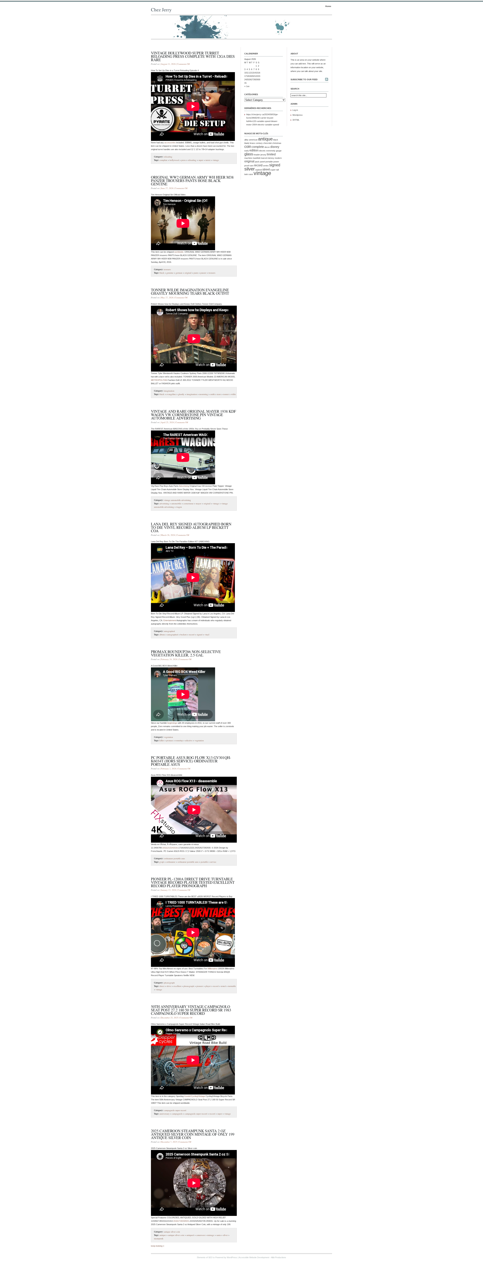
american (253, 140)
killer (161, 740)
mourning (203, 394)
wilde (233, 394)
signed (199, 634)
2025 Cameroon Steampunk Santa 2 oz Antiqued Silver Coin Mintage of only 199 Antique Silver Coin (192, 1134)
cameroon (200, 1235)
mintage (210, 1235)
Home (328, 6)
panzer (203, 272)
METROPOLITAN (159, 380)
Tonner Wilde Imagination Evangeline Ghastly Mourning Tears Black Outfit (190, 291)
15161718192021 (181, 1221)
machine (248, 158)
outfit (212, 394)
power (276, 161)
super (200, 160)
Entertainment (169, 620)
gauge (278, 151)
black (161, 272)
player (208, 986)
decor (267, 147)
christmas (276, 143)
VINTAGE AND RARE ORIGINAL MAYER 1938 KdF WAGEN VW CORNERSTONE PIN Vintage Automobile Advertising (193, 415)
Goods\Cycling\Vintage (194, 1096)
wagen (179, 506)
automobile (176, 503)
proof (246, 165)
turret (207, 160)
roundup (179, 740)
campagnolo (177, 1113)
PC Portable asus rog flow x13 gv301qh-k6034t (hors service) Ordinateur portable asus (191, 761)
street (266, 169)
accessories (170, 142)
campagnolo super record (175, 1110)
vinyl (207, 634)
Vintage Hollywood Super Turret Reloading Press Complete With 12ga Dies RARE (193, 56)
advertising (164, 503)
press (183, 160)
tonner (226, 394)
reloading (168, 156)
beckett (183, 634)
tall (277, 170)
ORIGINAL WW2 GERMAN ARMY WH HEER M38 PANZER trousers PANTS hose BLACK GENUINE (192, 181)
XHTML (295, 120)
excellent (177, 986)
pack (257, 161)
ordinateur (170, 861)
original (188, 272)
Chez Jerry (161, 9)
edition (253, 150)
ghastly (181, 394)
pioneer (199, 986)
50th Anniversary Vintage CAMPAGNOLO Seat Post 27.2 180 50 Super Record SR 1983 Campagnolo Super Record (191, 1010)
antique (162, 1235)
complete (163, 160)
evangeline (171, 394)
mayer (198, 503)
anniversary (164, 1113)
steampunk (158, 1238)
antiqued (190, 1235)
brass (252, 143)
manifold (256, 158)
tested (223, 986)
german (179, 272)
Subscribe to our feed (304, 79)
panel (262, 161)
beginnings (172, 723)
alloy (246, 140)
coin (247, 146)
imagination (169, 390)
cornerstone (188, 503)
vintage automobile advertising (177, 500)
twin (246, 174)
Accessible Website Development (254, 1257)
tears (219, 394)
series (266, 165)
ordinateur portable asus (174, 858)
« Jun (246, 86)
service (213, 861)
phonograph (169, 982)
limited (271, 154)
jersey (263, 154)
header (257, 154)
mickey (271, 158)
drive (169, 986)
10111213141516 (170, 848)
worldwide (178, 252)
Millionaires (213, 968)
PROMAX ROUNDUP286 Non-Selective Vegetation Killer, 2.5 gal (186, 653)
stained (258, 170)
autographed (169, 631)
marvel (264, 158)
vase (250, 174)
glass (248, 154)
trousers (167, 269)
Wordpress (297, 115)
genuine (169, 272)
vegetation (168, 737)
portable (204, 861)
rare (251, 165)
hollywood (174, 160)
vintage (215, 160)
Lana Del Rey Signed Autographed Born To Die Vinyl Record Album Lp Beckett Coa (191, 527)
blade (246, 143)
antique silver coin (172, 1231)
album (162, 634)
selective (188, 740)
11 (248, 73)
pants (196, 272)
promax (169, 740)
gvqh (161, 861)
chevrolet (267, 143)
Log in (295, 110)
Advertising (184, 486)
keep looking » (157, 1246)
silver (225, 1235)
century (259, 143)
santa (218, 1235)
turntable (232, 986)
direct (161, 986)
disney (274, 146)
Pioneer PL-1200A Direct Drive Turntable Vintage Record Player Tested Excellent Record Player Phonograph (193, 882)
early (246, 151)
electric (262, 151)
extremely (270, 151)
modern (278, 158)
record (192, 634)
